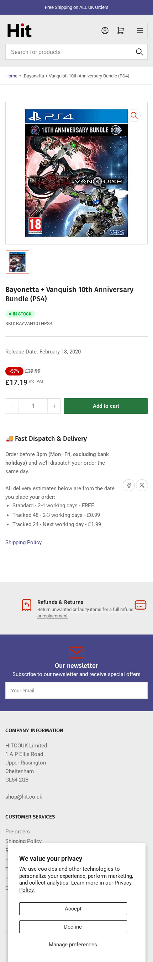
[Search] (139, 51)
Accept (73, 909)
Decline (73, 927)
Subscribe (129, 690)
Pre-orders (17, 831)
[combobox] (76, 52)
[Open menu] (140, 30)
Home (11, 76)
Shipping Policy (23, 542)
